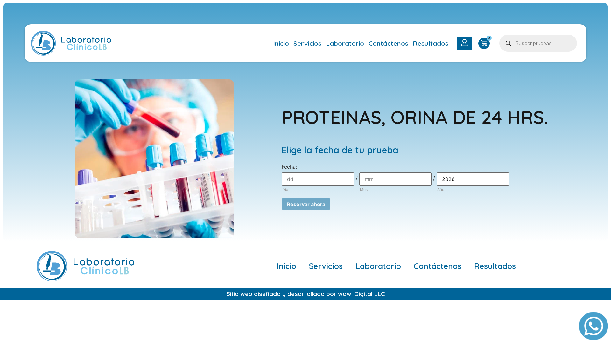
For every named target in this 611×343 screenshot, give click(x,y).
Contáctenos (388, 43)
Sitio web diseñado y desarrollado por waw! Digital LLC (306, 294)
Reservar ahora (306, 204)
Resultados (430, 43)
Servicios (307, 43)
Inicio (281, 43)
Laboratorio (345, 43)
